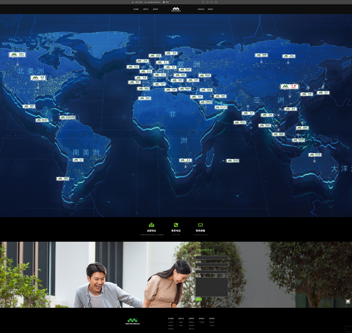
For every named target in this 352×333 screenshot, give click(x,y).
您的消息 (198, 276)
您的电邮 (198, 262)
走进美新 (136, 9)
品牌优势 (155, 9)
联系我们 (212, 318)
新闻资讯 (210, 9)
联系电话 (198, 269)
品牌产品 (145, 9)
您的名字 (198, 255)
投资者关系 (201, 9)
